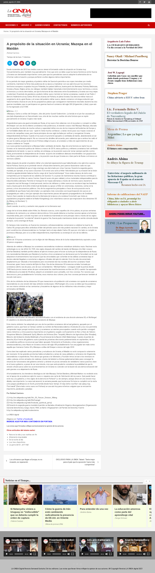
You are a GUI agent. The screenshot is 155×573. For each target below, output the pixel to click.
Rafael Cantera (13, 53)
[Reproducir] (7, 554)
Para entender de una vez (94, 509)
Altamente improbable (18, 437)
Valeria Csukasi (17, 521)
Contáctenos (60, 25)
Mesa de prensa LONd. (54, 524)
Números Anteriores (81, 25)
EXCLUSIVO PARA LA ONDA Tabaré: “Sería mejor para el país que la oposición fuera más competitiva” (75, 462)
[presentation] (146, 481)
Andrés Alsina (86, 512)
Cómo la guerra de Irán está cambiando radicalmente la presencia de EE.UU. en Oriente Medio (59, 515)
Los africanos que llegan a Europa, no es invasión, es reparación (26, 460)
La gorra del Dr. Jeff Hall (18, 445)
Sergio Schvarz (121, 518)
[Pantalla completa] (35, 554)
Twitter (20, 419)
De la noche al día (16, 440)
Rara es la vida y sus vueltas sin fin (23, 435)
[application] (21, 546)
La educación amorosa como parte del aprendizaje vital (127, 512)
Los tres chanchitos (17, 442)
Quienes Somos (42, 25)
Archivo (25, 25)
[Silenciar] (31, 554)
